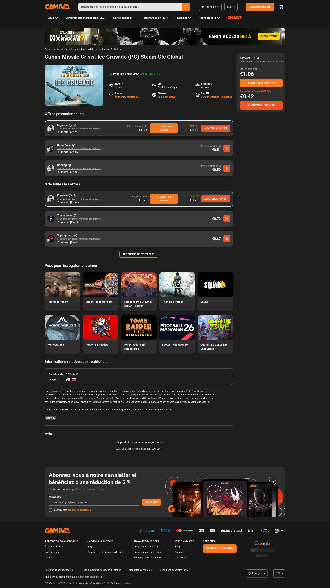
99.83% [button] (64, 132)
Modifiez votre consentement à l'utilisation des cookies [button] (73, 576)
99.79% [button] (64, 242)
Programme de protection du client (105, 552)
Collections (181, 557)
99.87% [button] (64, 222)
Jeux (66, 49)
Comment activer (167, 96)
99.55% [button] (64, 152)
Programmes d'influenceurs (148, 552)
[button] (50, 128)
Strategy (50, 417)
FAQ (89, 546)
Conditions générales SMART (175, 570)
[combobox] (130, 7)
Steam (73, 49)
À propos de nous (54, 546)
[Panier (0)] (281, 7)
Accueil (48, 49)
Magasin (58, 49)
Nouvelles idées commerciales (149, 557)
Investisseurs (52, 552)
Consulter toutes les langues (216, 96)
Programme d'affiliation (146, 546)
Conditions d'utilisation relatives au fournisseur (79, 128)
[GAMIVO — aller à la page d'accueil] (57, 7)
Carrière (49, 557)
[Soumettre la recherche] (186, 7)
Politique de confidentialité (59, 570)
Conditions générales (140, 570)
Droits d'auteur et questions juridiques (101, 570)
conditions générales (79, 510)
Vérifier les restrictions (127, 96)
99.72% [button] (64, 172)
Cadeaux (179, 552)
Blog (177, 546)
